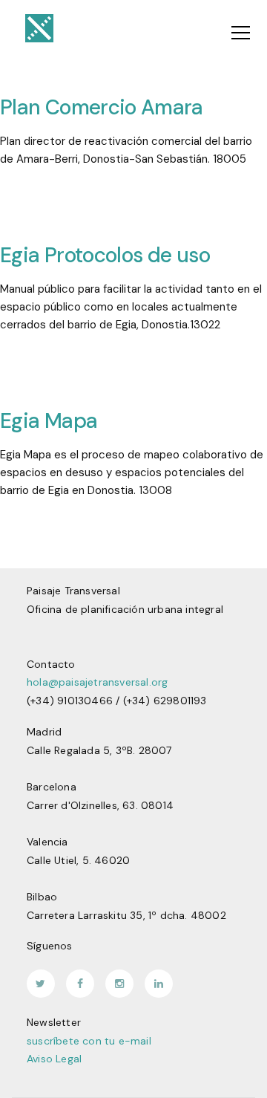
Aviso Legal (54, 1058)
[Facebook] (80, 983)
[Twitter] (41, 983)
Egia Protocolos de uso (105, 255)
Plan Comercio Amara (101, 107)
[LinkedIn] (159, 983)
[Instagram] (119, 983)
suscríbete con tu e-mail (89, 1040)
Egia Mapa (48, 421)
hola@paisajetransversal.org (97, 682)
